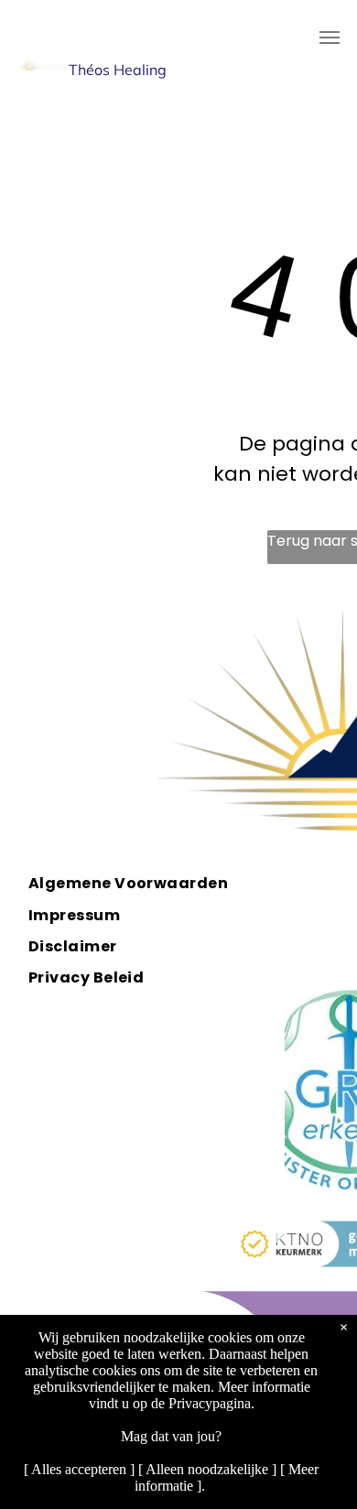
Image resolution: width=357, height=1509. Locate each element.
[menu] (329, 37)
